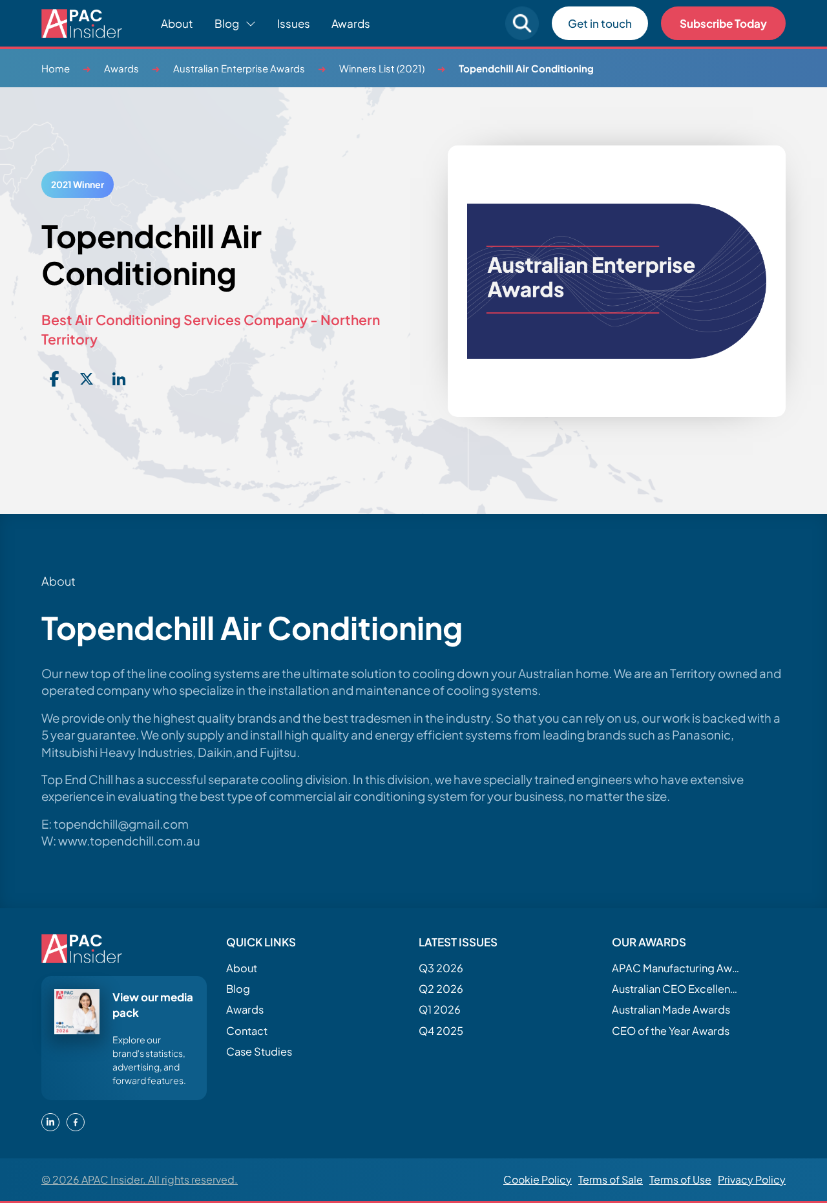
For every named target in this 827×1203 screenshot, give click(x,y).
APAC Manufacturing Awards (676, 968)
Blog (238, 988)
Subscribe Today (723, 23)
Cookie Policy (537, 1179)
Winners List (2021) (381, 68)
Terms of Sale (610, 1179)
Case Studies (259, 1051)
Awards (350, 23)
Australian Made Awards (671, 1009)
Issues (293, 23)
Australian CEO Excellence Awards (676, 988)
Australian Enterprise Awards (239, 68)
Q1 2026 (440, 1009)
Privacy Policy (752, 1179)
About (177, 23)
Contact (246, 1031)
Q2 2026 (441, 988)
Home (55, 68)
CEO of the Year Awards (670, 1031)
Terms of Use (680, 1179)
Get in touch (600, 23)
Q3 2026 (441, 968)
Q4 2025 (441, 1031)
